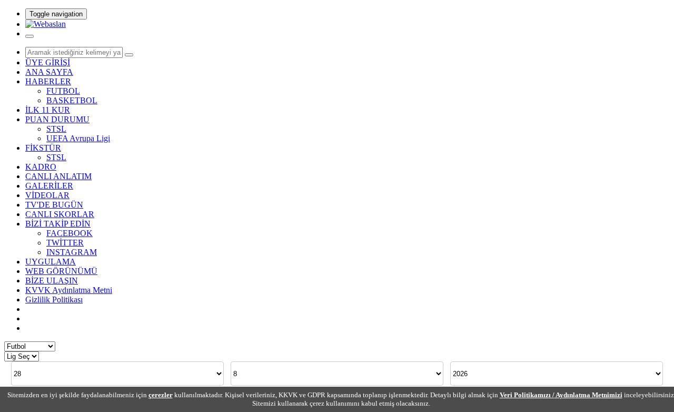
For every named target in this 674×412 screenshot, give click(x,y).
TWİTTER (65, 242)
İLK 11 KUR (47, 109)
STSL (56, 128)
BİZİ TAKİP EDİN (58, 223)
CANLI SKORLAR (59, 214)
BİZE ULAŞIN (51, 280)
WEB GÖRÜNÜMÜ (61, 271)
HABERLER (48, 81)
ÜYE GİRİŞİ (47, 62)
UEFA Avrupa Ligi (78, 138)
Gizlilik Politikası (54, 299)
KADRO (40, 166)
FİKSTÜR (43, 147)
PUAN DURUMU (57, 119)
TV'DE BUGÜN (54, 204)
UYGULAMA (50, 261)
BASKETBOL (71, 100)
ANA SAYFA (49, 71)
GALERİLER (49, 185)
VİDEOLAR (47, 195)
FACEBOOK (69, 233)
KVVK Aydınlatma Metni (68, 290)
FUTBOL (63, 90)
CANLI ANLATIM (58, 176)
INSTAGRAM (71, 252)
